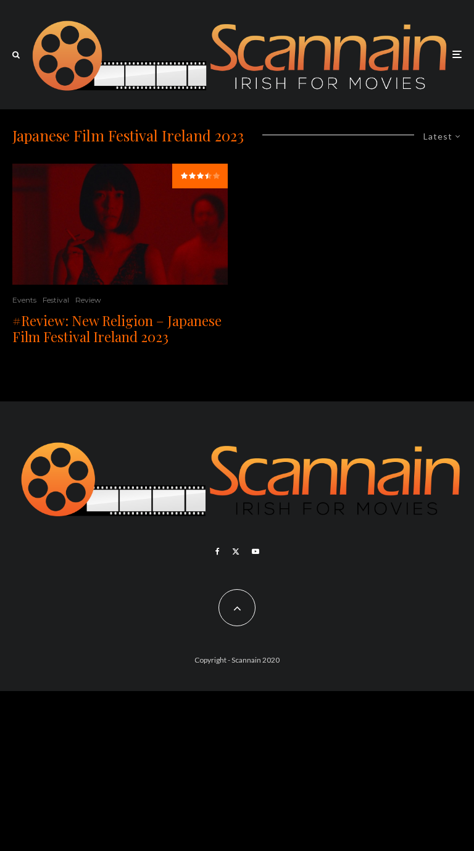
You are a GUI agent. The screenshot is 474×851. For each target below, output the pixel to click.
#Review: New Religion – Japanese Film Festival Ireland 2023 (117, 328)
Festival (56, 299)
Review (88, 299)
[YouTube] (255, 551)
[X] (236, 551)
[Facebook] (217, 551)
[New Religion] (120, 224)
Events (24, 299)
